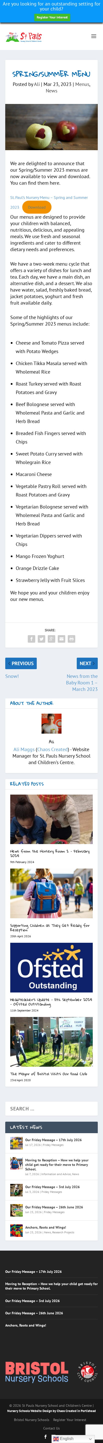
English (66, 1439)
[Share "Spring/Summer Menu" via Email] (61, 639)
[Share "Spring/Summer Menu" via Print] (71, 639)
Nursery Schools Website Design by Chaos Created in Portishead (51, 1411)
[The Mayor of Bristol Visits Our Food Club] (51, 1041)
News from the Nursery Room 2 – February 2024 (50, 853)
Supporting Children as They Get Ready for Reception (50, 928)
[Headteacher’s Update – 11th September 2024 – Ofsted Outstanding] (51, 967)
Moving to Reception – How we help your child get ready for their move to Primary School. (56, 1164)
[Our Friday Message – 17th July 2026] (16, 1143)
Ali (37, 84)
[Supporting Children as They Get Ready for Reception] (51, 893)
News (51, 90)
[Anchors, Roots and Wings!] (16, 1230)
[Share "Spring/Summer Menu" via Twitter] (41, 639)
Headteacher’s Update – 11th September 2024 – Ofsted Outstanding (51, 1002)
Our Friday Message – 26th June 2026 (54, 1207)
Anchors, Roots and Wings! (45, 1227)
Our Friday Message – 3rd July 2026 (52, 1187)
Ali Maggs (24, 749)
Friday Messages (53, 1145)
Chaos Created (52, 749)
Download (37, 207)
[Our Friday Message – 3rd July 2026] (16, 1190)
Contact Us (51, 1428)
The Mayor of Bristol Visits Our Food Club (48, 1073)
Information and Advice (56, 1174)
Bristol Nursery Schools (31, 1420)
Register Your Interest (52, 17)
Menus (82, 84)
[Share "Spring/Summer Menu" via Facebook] (31, 639)
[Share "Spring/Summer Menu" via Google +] (51, 639)
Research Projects (63, 1232)
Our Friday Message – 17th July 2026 (53, 1140)
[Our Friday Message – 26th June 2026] (16, 1210)
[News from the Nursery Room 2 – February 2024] (51, 819)
